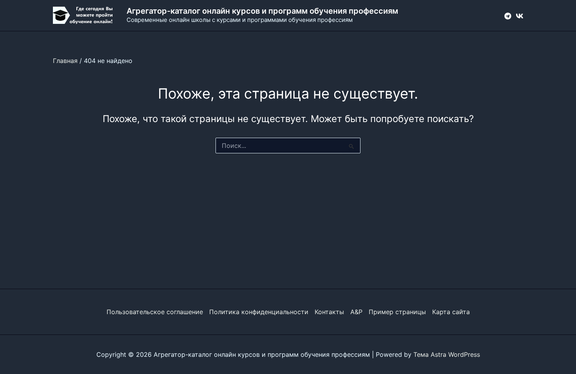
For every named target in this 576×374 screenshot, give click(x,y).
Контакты (329, 312)
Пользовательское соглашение (155, 312)
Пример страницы (397, 312)
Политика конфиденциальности (258, 312)
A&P (356, 312)
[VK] (519, 16)
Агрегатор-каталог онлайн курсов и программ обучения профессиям (262, 11)
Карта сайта (451, 312)
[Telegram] (507, 16)
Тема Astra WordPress (446, 354)
